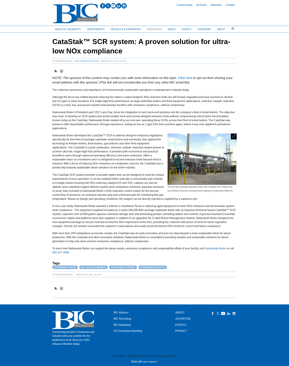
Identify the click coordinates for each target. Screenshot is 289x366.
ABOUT (180, 312)
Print (61, 71)
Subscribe (204, 29)
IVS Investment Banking (128, 330)
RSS (56, 71)
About (221, 29)
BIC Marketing (122, 324)
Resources (154, 29)
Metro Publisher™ (150, 362)
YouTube (223, 313)
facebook (102, 6)
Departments (95, 29)
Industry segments (68, 29)
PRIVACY (181, 330)
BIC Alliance (121, 312)
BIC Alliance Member (93, 267)
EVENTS (180, 324)
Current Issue (184, 5)
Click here (185, 78)
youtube (113, 6)
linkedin (118, 6)
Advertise (216, 5)
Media (171, 29)
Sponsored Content (123, 267)
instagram (124, 6)
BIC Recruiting (122, 318)
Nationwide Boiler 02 (152, 267)
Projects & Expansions (126, 29)
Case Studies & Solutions (86, 61)
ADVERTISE (183, 318)
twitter (108, 6)
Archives (201, 5)
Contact (230, 5)
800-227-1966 (60, 252)
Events (186, 29)
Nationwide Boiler (64, 61)
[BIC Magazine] (76, 13)
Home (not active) (10, 28)
